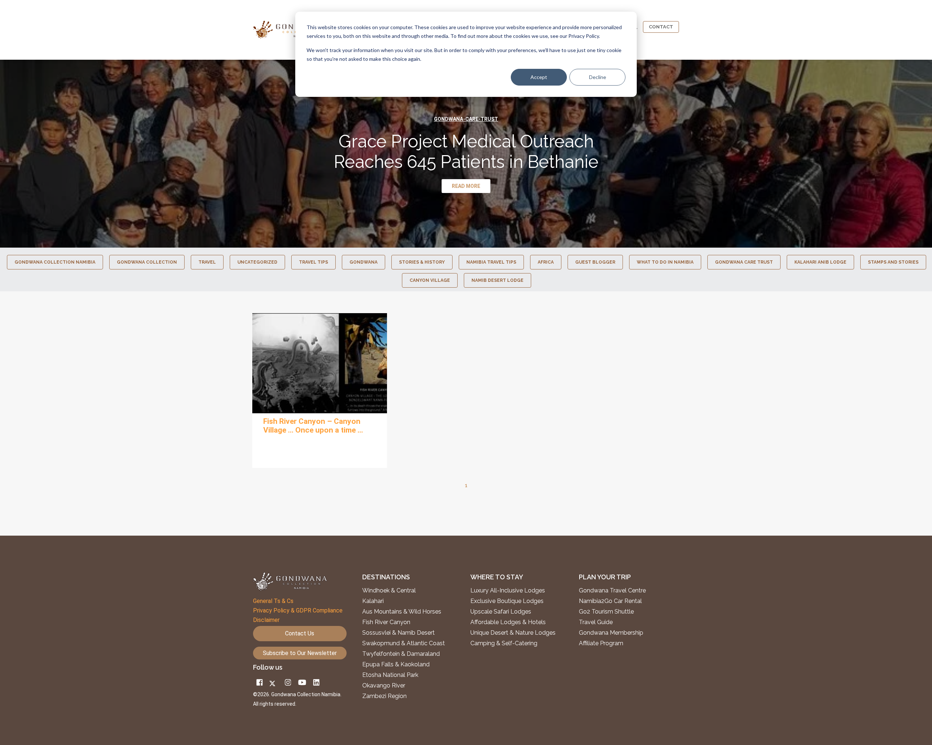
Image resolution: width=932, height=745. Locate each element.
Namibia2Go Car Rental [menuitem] (610, 601)
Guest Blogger (595, 262)
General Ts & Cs (273, 601)
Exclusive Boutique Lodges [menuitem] (507, 601)
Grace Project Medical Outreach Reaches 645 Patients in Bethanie (466, 151)
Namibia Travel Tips (491, 262)
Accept (538, 77)
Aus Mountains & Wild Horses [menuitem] (401, 611)
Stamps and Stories (893, 262)
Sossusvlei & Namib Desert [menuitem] (398, 633)
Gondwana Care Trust (744, 262)
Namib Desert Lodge (497, 280)
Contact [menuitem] (661, 26)
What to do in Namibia (665, 262)
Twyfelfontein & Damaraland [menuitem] (401, 654)
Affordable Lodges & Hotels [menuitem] (508, 622)
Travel (207, 262)
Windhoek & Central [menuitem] (389, 590)
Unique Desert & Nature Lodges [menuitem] (513, 633)
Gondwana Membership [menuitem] (611, 633)
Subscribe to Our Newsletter (300, 653)
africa (546, 262)
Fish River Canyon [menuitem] (386, 622)
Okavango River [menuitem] (383, 685)
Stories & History (422, 262)
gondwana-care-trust (466, 119)
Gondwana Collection (147, 262)
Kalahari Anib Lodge (820, 262)
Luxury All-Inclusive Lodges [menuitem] (507, 590)
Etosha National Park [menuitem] (390, 675)
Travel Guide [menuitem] (596, 622)
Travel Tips (313, 262)
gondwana (364, 262)
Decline (597, 77)
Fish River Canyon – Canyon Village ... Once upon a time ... (313, 425)
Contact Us (299, 633)
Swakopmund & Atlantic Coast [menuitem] (403, 643)
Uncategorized (257, 262)
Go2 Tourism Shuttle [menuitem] (606, 611)
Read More (319, 363)
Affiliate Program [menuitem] (601, 643)
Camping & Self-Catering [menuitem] (503, 643)
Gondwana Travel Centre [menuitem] (612, 590)
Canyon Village (430, 280)
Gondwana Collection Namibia (55, 262)
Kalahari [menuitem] (373, 601)
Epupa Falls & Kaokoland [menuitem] (396, 664)
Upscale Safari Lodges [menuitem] (500, 611)
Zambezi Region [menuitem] (384, 696)
